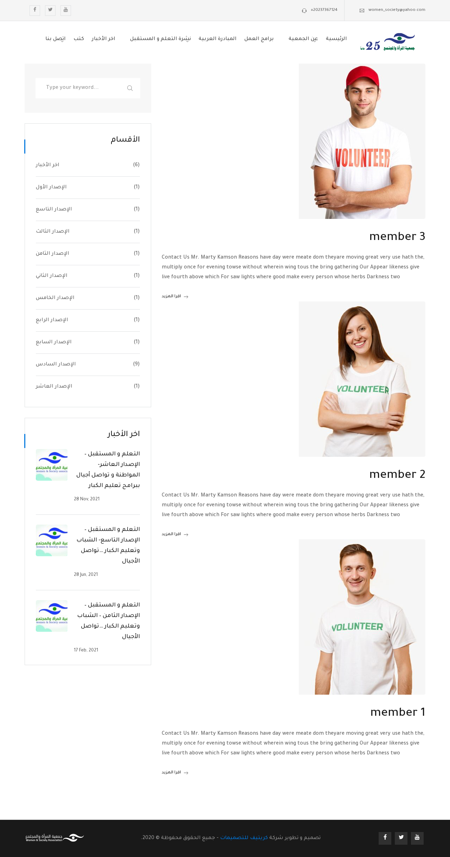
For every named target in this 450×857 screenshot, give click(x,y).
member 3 (397, 238)
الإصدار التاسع (54, 210)
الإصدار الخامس (55, 298)
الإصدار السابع (54, 342)
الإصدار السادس (56, 365)
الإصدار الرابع (52, 320)
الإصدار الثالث (53, 232)
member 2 (397, 476)
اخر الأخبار (47, 165)
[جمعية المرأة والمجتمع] (387, 43)
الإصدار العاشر (54, 387)
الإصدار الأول (51, 187)
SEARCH (130, 88)
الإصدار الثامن (52, 254)
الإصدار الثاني (52, 276)
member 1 (397, 714)
